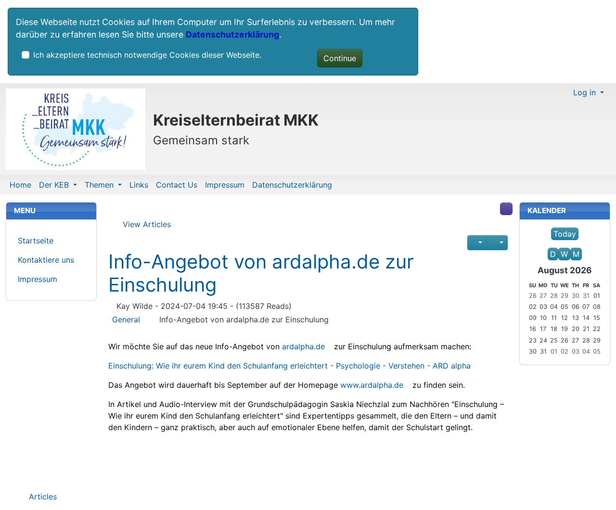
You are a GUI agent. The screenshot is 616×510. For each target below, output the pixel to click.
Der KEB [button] (55, 185)
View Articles (145, 224)
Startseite (35, 240)
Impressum (224, 185)
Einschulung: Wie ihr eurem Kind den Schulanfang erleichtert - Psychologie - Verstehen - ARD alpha (289, 365)
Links (138, 185)
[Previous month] (542, 244)
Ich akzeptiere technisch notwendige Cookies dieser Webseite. (147, 55)
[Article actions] (497, 242)
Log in (585, 92)
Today (564, 234)
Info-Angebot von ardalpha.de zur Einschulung (261, 273)
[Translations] (477, 242)
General (126, 319)
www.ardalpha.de (371, 385)
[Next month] (587, 244)
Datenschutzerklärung (232, 34)
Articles (41, 496)
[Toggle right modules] (506, 209)
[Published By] (111, 306)
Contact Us (176, 185)
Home (20, 185)
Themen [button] (100, 185)
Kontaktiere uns (46, 260)
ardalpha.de (303, 346)
